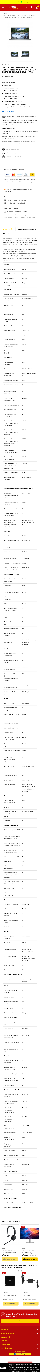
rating (6, 233)
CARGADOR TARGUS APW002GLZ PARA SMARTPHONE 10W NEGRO (9, 1296)
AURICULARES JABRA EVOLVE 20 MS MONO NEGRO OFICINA (9, 1252)
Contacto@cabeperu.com (17, 212)
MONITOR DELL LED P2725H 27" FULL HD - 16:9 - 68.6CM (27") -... (29, 1252)
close (3, 1367)
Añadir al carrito (10, 1259)
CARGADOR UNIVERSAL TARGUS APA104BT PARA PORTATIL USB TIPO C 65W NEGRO (30, 1296)
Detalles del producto (27, 229)
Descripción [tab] (8, 229)
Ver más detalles (8, 111)
